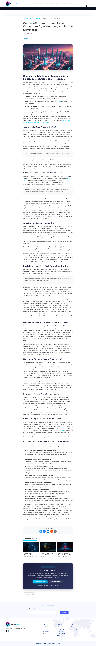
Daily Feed (37, 18)
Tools (52, 4)
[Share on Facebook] (44, 531)
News (41, 4)
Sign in (88, 4)
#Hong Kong (29, 40)
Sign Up (58, 635)
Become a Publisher (61, 631)
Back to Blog (29, 594)
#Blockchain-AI (39, 40)
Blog (31, 18)
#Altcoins (34, 40)
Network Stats (46, 631)
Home (36, 4)
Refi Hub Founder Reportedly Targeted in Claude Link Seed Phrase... (30, 555)
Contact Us (73, 624)
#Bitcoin (24, 40)
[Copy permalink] (55, 531)
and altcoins (61, 430)
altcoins (59, 101)
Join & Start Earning (41, 581)
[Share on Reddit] (51, 531)
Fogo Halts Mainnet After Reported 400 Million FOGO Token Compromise (64, 555)
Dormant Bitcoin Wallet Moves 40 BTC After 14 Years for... (47, 555)
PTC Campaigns (60, 626)
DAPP (70, 4)
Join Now (83, 4)
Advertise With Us (56, 581)
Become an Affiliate (61, 633)
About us (44, 633)
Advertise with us (54, 585)
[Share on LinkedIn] (48, 531)
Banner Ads (59, 624)
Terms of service (74, 626)
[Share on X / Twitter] (40, 531)
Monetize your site (43, 585)
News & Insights (46, 626)
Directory (47, 4)
